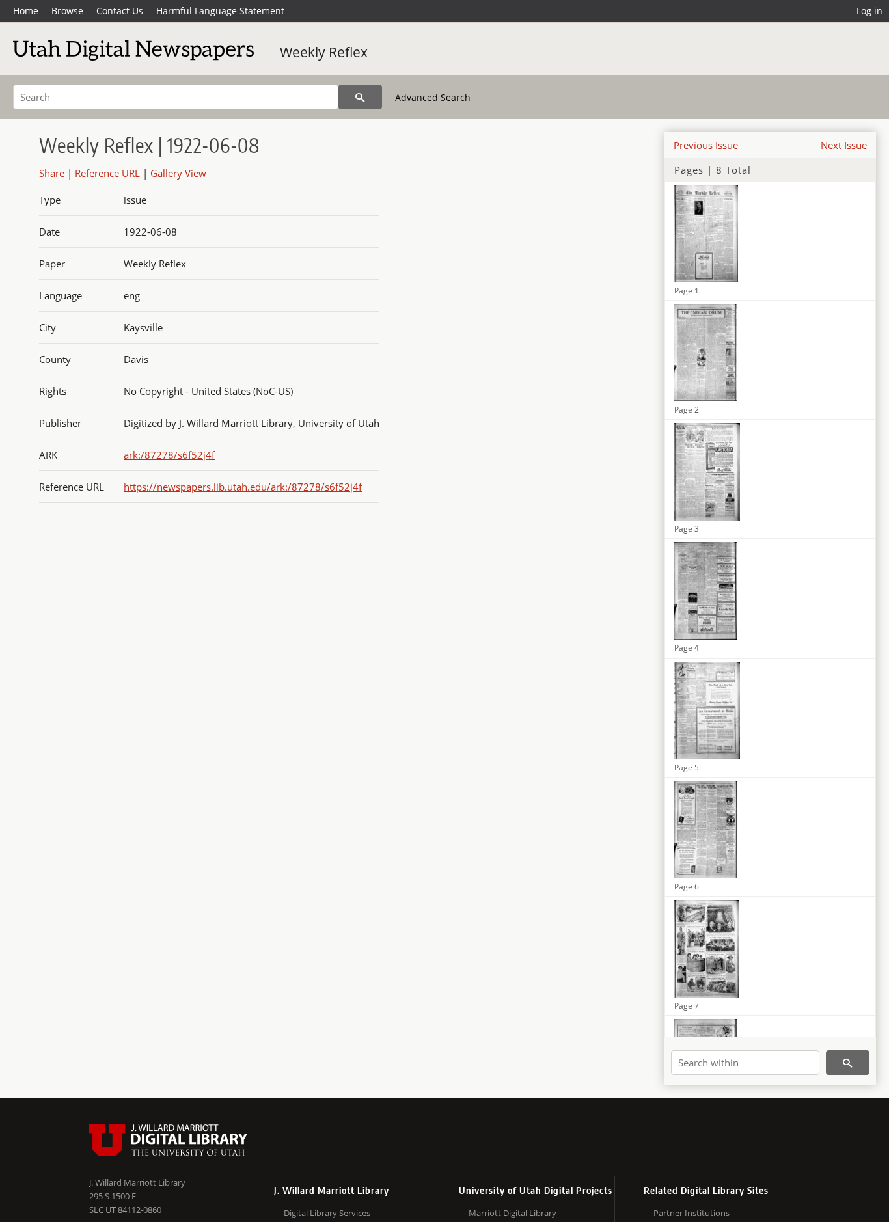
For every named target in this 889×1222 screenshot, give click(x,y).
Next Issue (844, 145)
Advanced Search (433, 97)
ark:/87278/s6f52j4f (169, 454)
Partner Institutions (691, 1213)
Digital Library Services (327, 1213)
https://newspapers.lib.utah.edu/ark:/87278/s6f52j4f (243, 486)
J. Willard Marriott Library (137, 1182)
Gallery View (178, 173)
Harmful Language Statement (220, 11)
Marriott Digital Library (512, 1213)
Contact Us (119, 11)
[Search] (360, 97)
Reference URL (107, 173)
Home (25, 11)
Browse (67, 11)
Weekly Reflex (324, 52)
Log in (869, 11)
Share (51, 173)
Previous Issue (706, 145)
